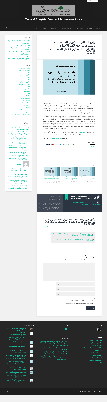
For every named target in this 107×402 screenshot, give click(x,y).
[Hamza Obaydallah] (99, 329)
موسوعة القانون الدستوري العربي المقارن (19, 114)
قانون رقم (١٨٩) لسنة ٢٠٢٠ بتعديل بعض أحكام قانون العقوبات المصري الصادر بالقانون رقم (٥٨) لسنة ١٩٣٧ (18, 42)
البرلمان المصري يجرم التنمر (22, 45)
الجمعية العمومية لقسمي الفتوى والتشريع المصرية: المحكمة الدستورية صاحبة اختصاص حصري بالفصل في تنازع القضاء (18, 138)
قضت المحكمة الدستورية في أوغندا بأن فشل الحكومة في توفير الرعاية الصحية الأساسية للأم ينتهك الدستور (18, 53)
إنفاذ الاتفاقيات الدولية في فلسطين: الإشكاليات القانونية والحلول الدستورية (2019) (52, 178)
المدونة (44, 28)
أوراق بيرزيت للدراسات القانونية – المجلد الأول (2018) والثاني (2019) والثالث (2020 (74, 240)
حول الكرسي (89, 28)
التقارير (49, 199)
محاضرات (26, 107)
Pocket (93, 147)
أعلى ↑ (6, 391)
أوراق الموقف (25, 77)
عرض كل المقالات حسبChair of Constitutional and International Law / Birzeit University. (85, 203)
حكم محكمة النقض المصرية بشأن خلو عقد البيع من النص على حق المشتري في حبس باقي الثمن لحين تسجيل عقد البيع (18, 133)
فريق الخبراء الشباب (95, 352)
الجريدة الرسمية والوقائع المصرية (17, 346)
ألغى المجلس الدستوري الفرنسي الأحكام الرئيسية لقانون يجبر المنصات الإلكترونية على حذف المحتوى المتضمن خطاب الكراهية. (18, 148)
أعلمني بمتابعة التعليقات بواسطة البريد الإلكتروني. (80, 300)
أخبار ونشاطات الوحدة (23, 72)
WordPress (81, 391)
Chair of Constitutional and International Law (53, 19)
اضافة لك (45, 227)
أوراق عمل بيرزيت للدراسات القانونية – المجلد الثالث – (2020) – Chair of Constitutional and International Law (73, 234)
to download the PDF (55, 138)
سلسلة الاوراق (80, 28)
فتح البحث (6, 28)
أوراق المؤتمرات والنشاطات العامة (21, 75)
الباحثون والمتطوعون (95, 345)
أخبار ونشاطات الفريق (23, 70)
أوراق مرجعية (26, 86)
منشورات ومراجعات (24, 112)
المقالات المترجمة (24, 95)
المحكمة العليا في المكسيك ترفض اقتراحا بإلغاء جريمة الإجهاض (18, 142)
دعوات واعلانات (25, 100)
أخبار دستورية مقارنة (24, 68)
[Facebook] (66, 329)
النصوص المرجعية (24, 98)
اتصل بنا (36, 28)
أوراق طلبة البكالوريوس (23, 82)
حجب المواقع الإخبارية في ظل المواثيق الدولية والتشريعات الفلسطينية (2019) (51, 204)
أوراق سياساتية (25, 79)
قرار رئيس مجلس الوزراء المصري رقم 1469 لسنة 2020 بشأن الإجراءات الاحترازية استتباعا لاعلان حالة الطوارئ (16, 356)
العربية (88, 0)
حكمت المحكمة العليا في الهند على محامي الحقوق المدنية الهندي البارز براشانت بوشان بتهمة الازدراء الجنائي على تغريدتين (18, 58)
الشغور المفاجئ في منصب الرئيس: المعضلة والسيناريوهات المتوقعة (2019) (51, 208)
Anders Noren (97, 391)
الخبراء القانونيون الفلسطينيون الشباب (91, 347)
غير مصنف (26, 105)
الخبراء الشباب (54, 28)
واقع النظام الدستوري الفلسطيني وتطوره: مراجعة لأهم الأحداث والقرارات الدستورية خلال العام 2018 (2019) (72, 47)
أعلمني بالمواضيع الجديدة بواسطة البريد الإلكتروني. (79, 303)
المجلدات (26, 91)
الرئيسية (98, 28)
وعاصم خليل (82, 132)
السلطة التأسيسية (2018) (19, 342)
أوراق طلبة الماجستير (24, 84)
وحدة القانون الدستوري (67, 28)
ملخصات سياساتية (24, 109)
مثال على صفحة (97, 355)
